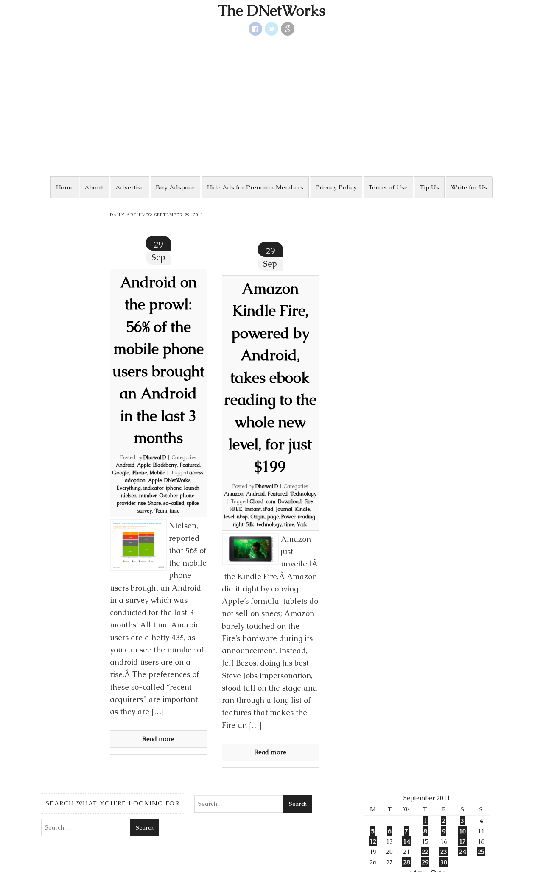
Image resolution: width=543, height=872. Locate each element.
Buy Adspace (175, 187)
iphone (174, 488)
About (93, 187)
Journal (284, 509)
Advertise (129, 187)
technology (269, 524)
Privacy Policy (336, 187)
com (270, 501)
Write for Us (469, 187)
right (238, 524)
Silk (250, 524)
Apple (144, 465)
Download (290, 501)
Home (65, 187)
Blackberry (165, 465)
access (196, 472)
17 (462, 841)
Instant (253, 509)
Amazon (234, 493)
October (168, 495)
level (229, 516)
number (148, 495)
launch (191, 488)
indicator (153, 488)
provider (126, 503)
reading (306, 516)
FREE (235, 509)
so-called (173, 503)
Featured (189, 465)
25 (481, 851)
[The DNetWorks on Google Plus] (287, 29)
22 (425, 851)
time (174, 510)
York (302, 524)
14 (406, 841)
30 (443, 862)
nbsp (242, 516)
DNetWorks (177, 480)
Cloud (256, 501)
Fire (308, 501)
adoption (135, 480)
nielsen (129, 495)
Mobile (157, 472)
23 (443, 851)
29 (425, 862)
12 (372, 841)
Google (120, 472)
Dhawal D (154, 457)
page (273, 516)
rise (142, 503)
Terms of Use (388, 187)
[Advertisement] (271, 106)
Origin (257, 516)
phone (187, 495)
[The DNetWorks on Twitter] (271, 29)
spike (193, 503)
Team (160, 510)
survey (144, 510)
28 (406, 862)
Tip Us (429, 187)
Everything (128, 488)
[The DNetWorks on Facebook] (255, 29)
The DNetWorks (271, 10)
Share (154, 503)
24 (462, 851)
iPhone (139, 472)
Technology (303, 493)
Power (288, 516)
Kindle (302, 509)
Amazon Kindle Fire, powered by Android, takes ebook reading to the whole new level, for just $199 (270, 377)
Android (125, 465)
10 (462, 831)
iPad (268, 509)
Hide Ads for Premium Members (255, 187)
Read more (158, 739)
